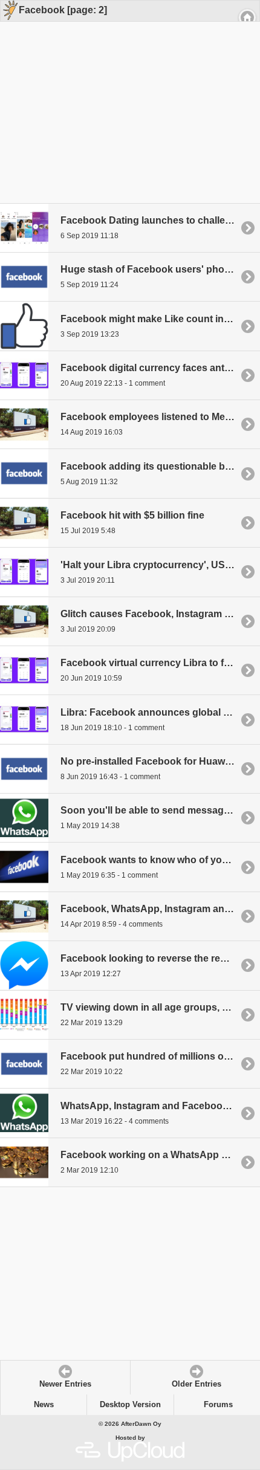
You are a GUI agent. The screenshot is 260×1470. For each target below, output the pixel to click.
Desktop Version (130, 1404)
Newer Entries (65, 1384)
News (44, 1404)
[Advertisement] (125, 97)
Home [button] (247, 17)
